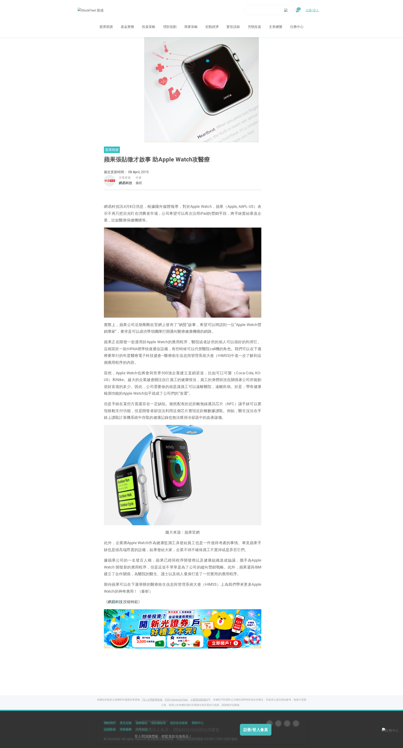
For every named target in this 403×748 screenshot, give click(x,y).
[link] (182, 628)
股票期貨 (106, 27)
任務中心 (297, 27)
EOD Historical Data (176, 699)
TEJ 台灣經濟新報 (152, 699)
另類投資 (254, 27)
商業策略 (191, 27)
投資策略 (148, 27)
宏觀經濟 (212, 27)
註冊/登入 (312, 10)
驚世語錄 (233, 27)
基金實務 (127, 27)
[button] (172, 644)
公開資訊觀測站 (199, 699)
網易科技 (125, 183)
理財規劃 (170, 27)
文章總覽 (275, 27)
